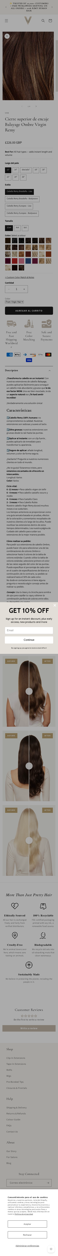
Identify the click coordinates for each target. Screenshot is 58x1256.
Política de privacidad (24, 1214)
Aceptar (27, 1224)
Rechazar (27, 1234)
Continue (29, 639)
